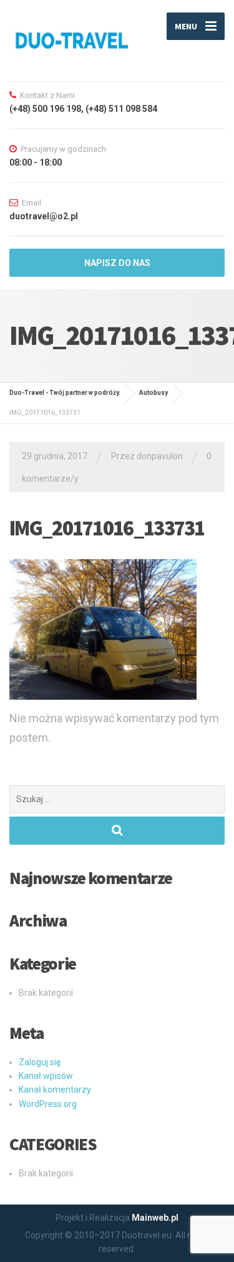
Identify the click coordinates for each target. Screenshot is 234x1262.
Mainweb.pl (155, 1218)
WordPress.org (48, 1104)
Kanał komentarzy (55, 1090)
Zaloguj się (40, 1062)
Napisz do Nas (117, 263)
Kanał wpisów (46, 1076)
